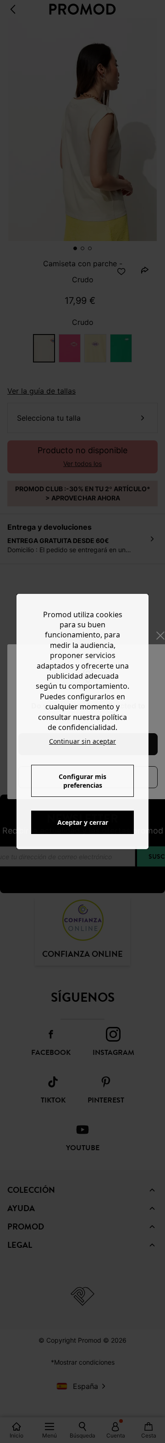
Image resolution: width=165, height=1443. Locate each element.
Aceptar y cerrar (82, 822)
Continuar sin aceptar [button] (82, 741)
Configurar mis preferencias (82, 781)
